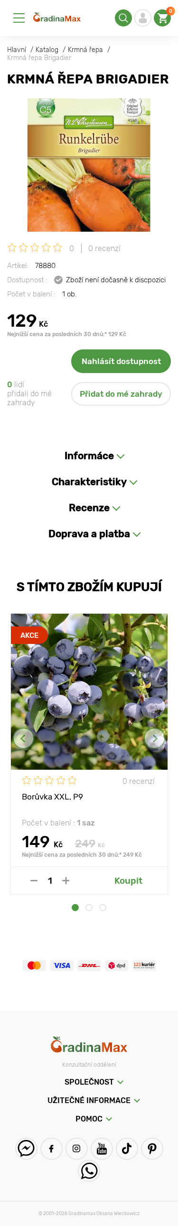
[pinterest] (152, 1149)
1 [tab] (75, 907)
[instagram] (77, 1149)
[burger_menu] (19, 18)
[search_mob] (123, 17)
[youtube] (102, 1149)
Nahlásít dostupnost (121, 361)
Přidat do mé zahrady (121, 394)
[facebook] (51, 1149)
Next (154, 738)
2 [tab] (89, 907)
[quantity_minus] (33, 880)
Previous (23, 738)
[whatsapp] (89, 1171)
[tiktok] (127, 1149)
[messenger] (26, 1149)
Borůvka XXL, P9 (52, 796)
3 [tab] (102, 907)
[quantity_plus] (65, 880)
